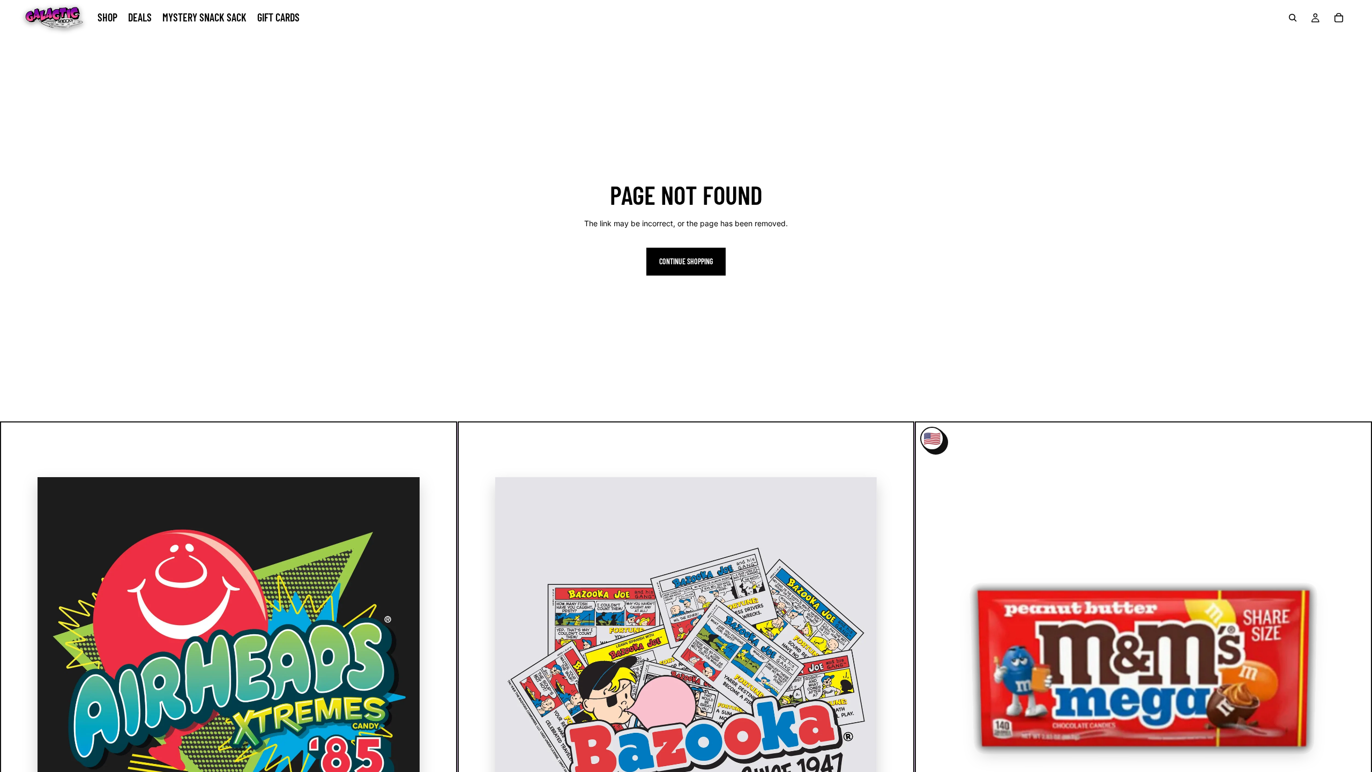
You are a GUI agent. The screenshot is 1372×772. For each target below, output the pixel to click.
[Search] (1292, 17)
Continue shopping (686, 261)
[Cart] (1339, 17)
